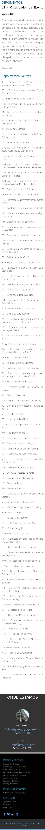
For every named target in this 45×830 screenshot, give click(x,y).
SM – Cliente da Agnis (12, 528)
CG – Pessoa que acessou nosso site (20, 454)
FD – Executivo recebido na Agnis (18, 472)
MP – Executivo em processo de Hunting (21, 400)
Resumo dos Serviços (11, 764)
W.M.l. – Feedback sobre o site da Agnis (21, 561)
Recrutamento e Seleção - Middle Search (17, 772)
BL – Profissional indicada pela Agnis (19, 523)
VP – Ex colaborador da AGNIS (17, 381)
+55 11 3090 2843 (24, 747)
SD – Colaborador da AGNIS (15, 257)
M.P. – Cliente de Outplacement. (17, 647)
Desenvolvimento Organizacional (15, 775)
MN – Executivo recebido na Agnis (18, 467)
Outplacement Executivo (12, 770)
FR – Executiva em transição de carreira (21, 235)
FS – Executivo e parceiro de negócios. (20, 368)
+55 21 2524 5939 (24, 733)
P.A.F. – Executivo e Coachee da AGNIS (21, 604)
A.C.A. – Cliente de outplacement (17, 652)
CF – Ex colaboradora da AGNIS (17, 295)
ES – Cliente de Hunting (13, 512)
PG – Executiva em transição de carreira (21, 438)
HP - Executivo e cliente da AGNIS (18, 221)
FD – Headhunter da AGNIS (15, 419)
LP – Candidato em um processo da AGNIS (22, 208)
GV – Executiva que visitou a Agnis (18, 443)
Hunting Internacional (10, 784)
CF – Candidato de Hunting (14, 518)
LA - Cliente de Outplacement (15, 142)
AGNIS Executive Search (24, 823)
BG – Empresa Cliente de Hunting (17, 363)
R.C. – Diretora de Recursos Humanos (20, 547)
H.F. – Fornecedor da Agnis (15, 628)
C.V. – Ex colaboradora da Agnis (17, 610)
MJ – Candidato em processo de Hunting (21, 507)
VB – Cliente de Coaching (14, 395)
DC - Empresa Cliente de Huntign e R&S (20, 98)
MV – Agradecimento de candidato (18, 502)
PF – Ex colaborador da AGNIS (17, 357)
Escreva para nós (9, 804)
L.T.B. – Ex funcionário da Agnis (17, 634)
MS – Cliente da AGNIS (13, 414)
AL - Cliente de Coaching (13, 129)
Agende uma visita (9, 802)
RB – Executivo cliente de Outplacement (21, 194)
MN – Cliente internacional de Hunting (20, 448)
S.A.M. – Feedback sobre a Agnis (17, 566)
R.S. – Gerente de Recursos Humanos (20, 615)
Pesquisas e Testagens (11, 781)
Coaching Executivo (10, 778)
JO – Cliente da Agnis (12, 483)
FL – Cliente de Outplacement (16, 313)
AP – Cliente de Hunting (13, 488)
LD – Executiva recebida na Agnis (17, 478)
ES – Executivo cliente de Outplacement (21, 189)
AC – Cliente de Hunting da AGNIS (18, 308)
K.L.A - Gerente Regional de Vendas (19, 344)
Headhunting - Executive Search (14, 767)
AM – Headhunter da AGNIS (15, 433)
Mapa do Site (7, 807)
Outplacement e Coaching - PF (14, 793)
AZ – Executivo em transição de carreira (21, 284)
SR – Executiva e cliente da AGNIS (18, 289)
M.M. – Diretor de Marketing (15, 533)
